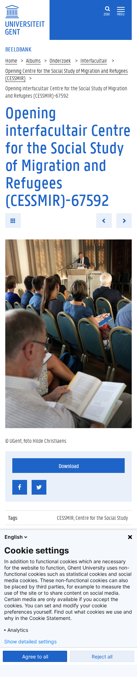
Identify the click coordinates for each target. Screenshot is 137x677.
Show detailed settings (30, 641)
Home (11, 60)
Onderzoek (60, 60)
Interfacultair (93, 60)
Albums (33, 60)
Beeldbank (18, 49)
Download (69, 465)
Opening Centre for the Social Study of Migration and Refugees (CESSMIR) (66, 74)
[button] (120, 9)
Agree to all (35, 656)
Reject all (102, 656)
